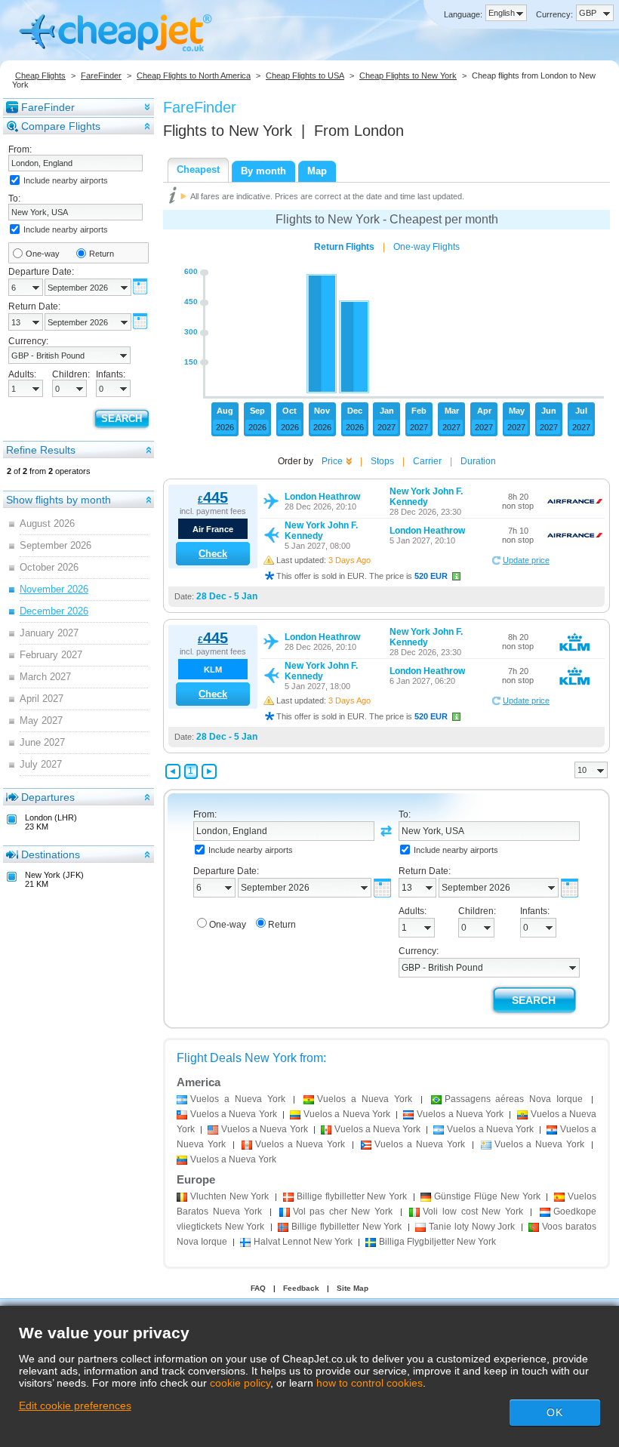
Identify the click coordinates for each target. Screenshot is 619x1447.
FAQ (258, 1288)
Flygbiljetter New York (437, 1241)
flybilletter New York (352, 1196)
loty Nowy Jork (472, 1226)
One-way (43, 253)
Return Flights (344, 247)
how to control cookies (369, 1383)
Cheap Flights (40, 75)
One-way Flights (426, 247)
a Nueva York (237, 1099)
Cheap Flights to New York (408, 75)
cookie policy (240, 1383)
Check (213, 553)
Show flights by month (58, 500)
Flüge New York (487, 1196)
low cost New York (473, 1211)
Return (101, 253)
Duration (478, 461)
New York (229, 1196)
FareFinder (101, 75)
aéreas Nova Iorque (514, 1099)
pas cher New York (343, 1211)
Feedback (301, 1288)
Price (332, 461)
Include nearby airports (65, 180)
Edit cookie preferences (75, 1405)
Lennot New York (303, 1241)
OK (555, 1412)
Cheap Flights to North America (194, 75)
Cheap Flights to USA (305, 75)
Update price (526, 560)
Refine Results (40, 450)
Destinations (50, 854)
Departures (48, 797)
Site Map (352, 1288)
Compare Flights (60, 126)
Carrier (427, 461)
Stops (382, 461)
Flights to (227, 130)
